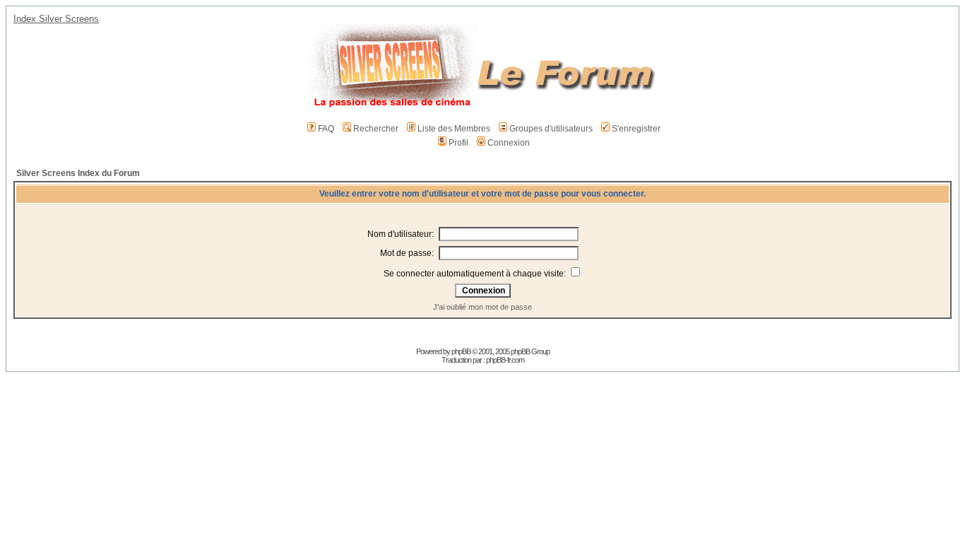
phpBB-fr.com (505, 360)
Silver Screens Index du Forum (78, 173)
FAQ (326, 129)
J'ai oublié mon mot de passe (482, 307)
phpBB (460, 351)
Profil (458, 143)
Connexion (508, 143)
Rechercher (375, 129)
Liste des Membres (454, 129)
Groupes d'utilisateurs (551, 129)
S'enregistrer (636, 129)
